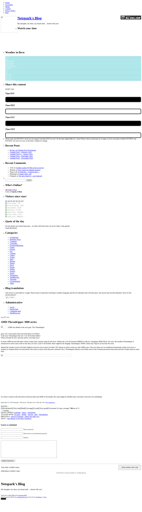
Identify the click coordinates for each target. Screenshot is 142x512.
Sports (12, 273)
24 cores (17, 414)
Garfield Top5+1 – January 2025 (21, 154)
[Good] (35, 408)
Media (7, 7)
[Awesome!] (51, 408)
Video (12, 283)
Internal (12, 261)
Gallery (12, 255)
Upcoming (9, 5)
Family (12, 247)
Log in (12, 307)
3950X (24, 414)
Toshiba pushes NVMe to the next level (30, 168)
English (12, 297)
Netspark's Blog (30, 18)
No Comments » (50, 402)
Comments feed (15, 311)
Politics (12, 269)
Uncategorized (15, 281)
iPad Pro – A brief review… (30, 172)
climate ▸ (10, 80)
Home (7, 3)
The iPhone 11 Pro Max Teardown (19, 418)
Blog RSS (12, 495)
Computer (13, 241)
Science (12, 271)
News (12, 265)
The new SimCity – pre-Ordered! (30, 176)
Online (11, 190)
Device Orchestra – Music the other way (25, 416)
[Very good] (42, 408)
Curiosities (13, 243)
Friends (12, 249)
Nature (12, 263)
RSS (7, 13)
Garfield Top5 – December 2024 (21, 156)
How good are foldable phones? (29, 170)
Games (12, 257)
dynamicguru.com (22, 497)
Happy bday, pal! (25, 174)
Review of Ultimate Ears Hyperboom (23, 150)
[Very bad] (16, 408)
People (12, 267)
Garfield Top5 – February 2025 (21, 152)
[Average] (28, 408)
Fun (11, 251)
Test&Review (14, 277)
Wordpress (39, 497)
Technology (14, 275)
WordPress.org (15, 313)
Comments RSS (22, 495)
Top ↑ (45, 497)
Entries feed (14, 309)
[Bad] (22, 408)
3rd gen (30, 414)
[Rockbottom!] (6, 408)
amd (35, 414)
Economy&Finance (16, 245)
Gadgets (13, 253)
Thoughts (13, 279)
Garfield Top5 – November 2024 (21, 158)
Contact (8, 9)
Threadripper (43, 414)
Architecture (14, 237)
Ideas (11, 259)
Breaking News (15, 239)
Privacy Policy (10, 11)
